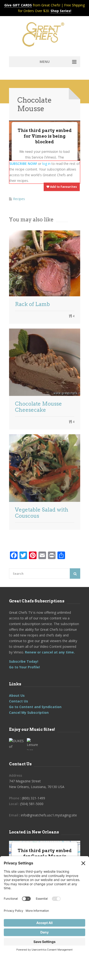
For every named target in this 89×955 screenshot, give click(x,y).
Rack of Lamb (32, 304)
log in (46, 163)
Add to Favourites (63, 187)
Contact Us (18, 701)
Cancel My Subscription (29, 712)
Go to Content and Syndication (35, 707)
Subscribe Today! (23, 661)
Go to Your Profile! (24, 667)
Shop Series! (61, 11)
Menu (45, 61)
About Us (17, 695)
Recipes (19, 199)
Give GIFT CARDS (18, 5)
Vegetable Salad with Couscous (41, 513)
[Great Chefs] (44, 36)
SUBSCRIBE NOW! (23, 163)
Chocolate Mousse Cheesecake (38, 407)
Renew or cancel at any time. (49, 652)
